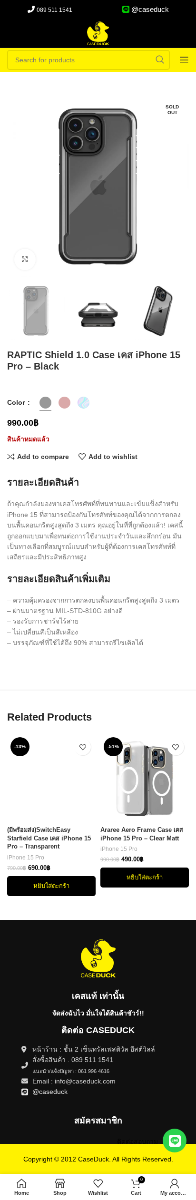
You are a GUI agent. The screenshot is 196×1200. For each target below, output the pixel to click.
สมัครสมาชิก (98, 1120)
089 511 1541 (54, 10)
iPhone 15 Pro (25, 857)
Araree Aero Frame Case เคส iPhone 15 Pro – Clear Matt (141, 834)
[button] (51, 886)
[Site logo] (98, 33)
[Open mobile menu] (184, 59)
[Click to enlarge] (25, 259)
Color (17, 402)
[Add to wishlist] (82, 747)
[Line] (174, 1140)
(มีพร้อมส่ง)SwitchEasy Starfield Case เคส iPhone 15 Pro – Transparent (49, 838)
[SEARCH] (160, 60)
